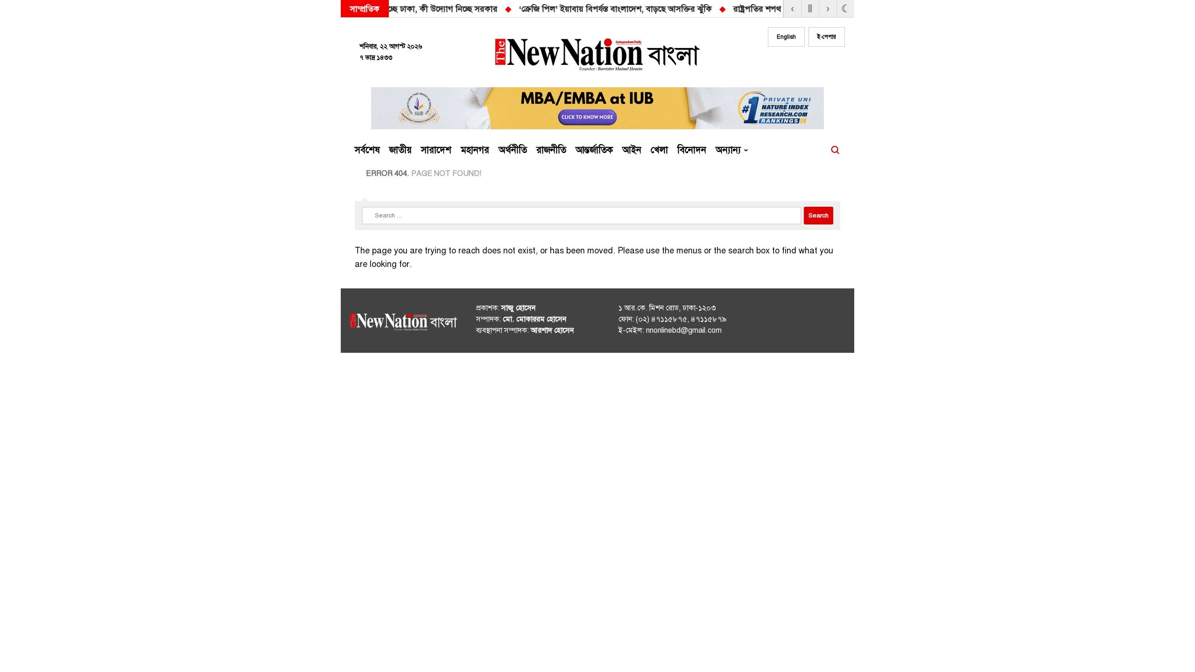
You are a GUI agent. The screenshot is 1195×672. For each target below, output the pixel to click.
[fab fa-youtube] (817, 64)
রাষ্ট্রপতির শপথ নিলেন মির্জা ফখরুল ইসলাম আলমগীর (631, 9)
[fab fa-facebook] (780, 64)
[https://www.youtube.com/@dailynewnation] (821, 322)
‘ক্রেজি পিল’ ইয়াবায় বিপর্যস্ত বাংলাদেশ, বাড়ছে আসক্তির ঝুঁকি (426, 9)
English (786, 37)
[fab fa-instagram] (799, 64)
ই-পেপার (826, 37)
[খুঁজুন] (835, 150)
